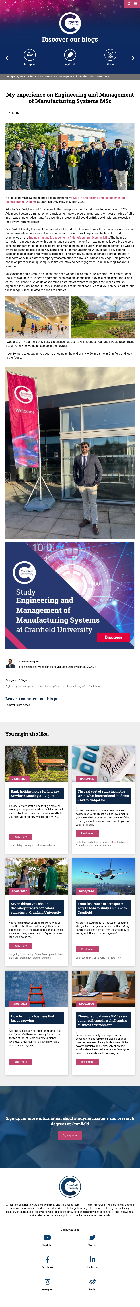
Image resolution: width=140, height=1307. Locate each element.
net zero (111, 957)
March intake (94, 686)
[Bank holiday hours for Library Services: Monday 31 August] (36, 764)
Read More (20, 836)
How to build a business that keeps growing (32, 1018)
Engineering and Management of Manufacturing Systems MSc (69, 237)
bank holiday (15, 845)
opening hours (47, 845)
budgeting (81, 842)
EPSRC (101, 957)
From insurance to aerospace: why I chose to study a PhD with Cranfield (102, 908)
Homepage (11, 76)
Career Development (45, 954)
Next (132, 58)
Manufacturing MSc (76, 686)
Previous (8, 58)
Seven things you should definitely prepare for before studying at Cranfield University (36, 908)
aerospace (81, 957)
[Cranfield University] (70, 13)
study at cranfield (42, 957)
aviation (92, 957)
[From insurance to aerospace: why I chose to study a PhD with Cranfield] (103, 876)
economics (96, 845)
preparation (25, 957)
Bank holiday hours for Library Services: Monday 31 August (35, 793)
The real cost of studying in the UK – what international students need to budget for (103, 795)
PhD (119, 957)
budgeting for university (100, 842)
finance (107, 845)
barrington (29, 845)
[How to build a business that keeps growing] (36, 989)
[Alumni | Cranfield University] (110, 54)
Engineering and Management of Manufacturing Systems (34, 686)
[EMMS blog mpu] (71, 543)
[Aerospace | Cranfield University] (30, 54)
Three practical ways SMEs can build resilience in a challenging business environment (102, 1020)
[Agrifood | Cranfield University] (70, 54)
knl (37, 845)
